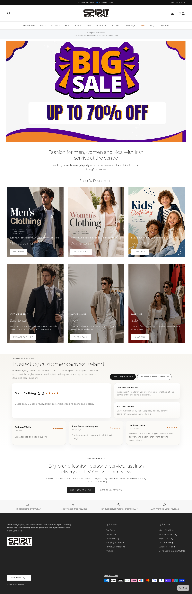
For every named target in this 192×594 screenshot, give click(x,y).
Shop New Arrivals (80, 490)
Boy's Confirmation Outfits (172, 551)
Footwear (116, 25)
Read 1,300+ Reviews (111, 490)
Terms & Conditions (115, 546)
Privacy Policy (112, 538)
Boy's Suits (101, 25)
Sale (142, 25)
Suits (88, 25)
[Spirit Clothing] (96, 13)
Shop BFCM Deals (111, 576)
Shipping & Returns (115, 542)
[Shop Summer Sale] (96, 91)
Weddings (130, 25)
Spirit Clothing (18, 584)
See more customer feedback (154, 376)
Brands (77, 25)
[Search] (8, 13)
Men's (43, 25)
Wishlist (110, 551)
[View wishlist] (179, 13)
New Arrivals (29, 25)
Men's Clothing (166, 530)
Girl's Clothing (166, 542)
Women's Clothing (168, 534)
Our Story (110, 530)
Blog (152, 25)
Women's (55, 25)
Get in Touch (112, 534)
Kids (67, 25)
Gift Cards (164, 25)
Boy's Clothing (166, 538)
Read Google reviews (123, 376)
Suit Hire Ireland (167, 546)
